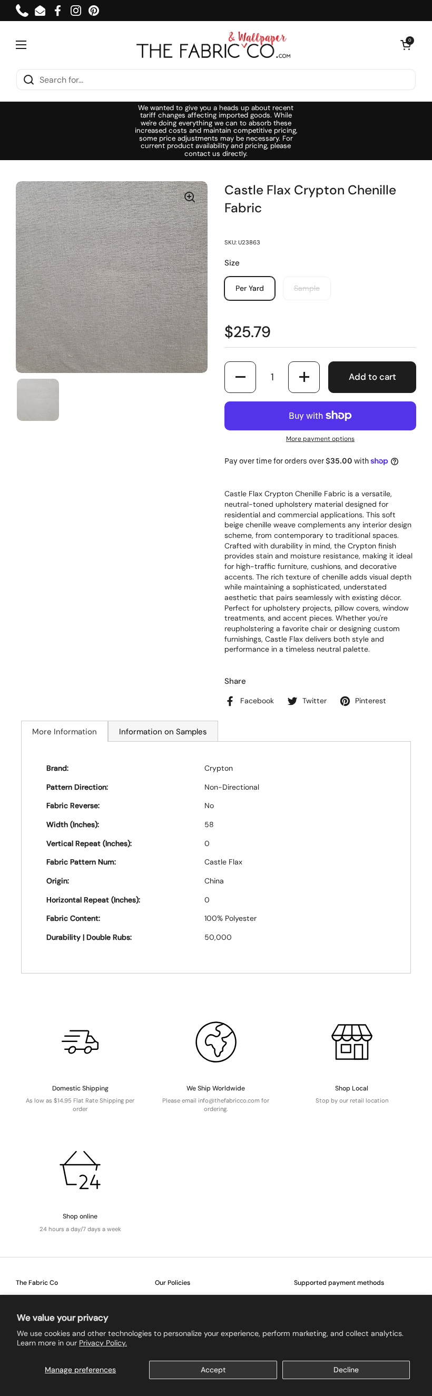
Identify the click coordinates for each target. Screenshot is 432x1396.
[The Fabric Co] (213, 45)
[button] (405, 44)
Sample (307, 288)
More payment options (320, 439)
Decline (346, 1369)
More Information (64, 731)
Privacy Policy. (103, 1343)
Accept (213, 1369)
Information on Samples (163, 731)
